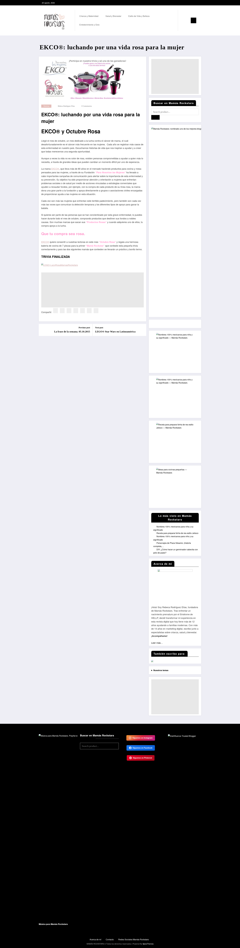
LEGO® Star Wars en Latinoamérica (115, 331)
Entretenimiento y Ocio (89, 24)
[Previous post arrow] (42, 330)
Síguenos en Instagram (142, 738)
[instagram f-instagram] (194, 2)
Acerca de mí (95, 939)
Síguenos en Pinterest (142, 758)
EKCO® (55, 168)
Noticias (46, 106)
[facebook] (55, 310)
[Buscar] (182, 20)
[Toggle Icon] (193, 20)
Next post (99, 328)
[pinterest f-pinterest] (198, 2)
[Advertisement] (92, 289)
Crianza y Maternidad (88, 16)
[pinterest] (75, 310)
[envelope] (82, 310)
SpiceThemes (148, 944)
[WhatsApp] (96, 310)
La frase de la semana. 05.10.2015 (72, 331)
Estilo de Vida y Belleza (139, 16)
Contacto (110, 939)
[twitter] (62, 310)
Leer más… (157, 642)
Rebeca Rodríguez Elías (66, 106)
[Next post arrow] (143, 330)
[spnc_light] (187, 20)
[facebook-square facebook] (190, 2)
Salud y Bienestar (113, 16)
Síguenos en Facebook (142, 748)
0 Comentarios (87, 106)
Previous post (84, 328)
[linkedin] (69, 310)
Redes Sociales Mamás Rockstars (133, 939)
